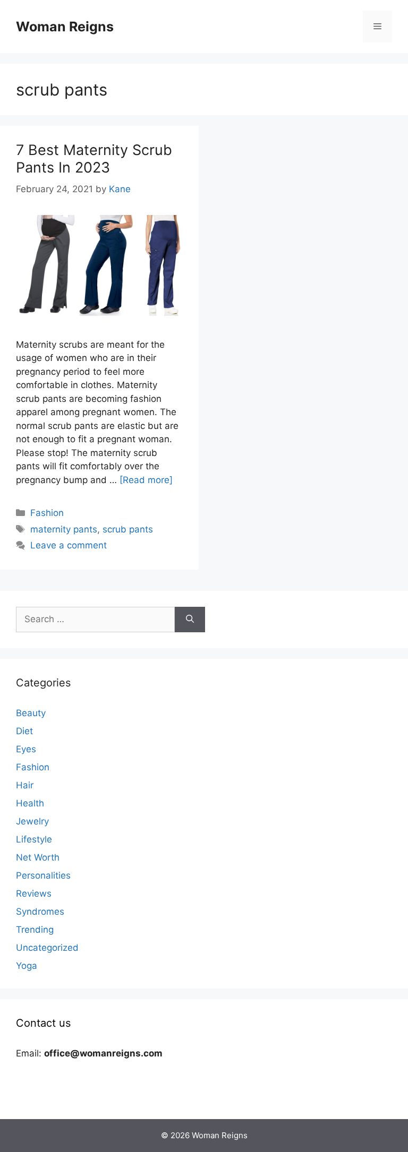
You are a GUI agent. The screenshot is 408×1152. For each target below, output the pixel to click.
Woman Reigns (65, 27)
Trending (35, 929)
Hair (24, 785)
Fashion (47, 513)
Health (30, 803)
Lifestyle (34, 839)
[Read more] (146, 480)
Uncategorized (47, 947)
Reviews (34, 893)
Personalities (43, 875)
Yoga (26, 965)
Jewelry (32, 821)
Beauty (31, 713)
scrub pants (128, 529)
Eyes (26, 749)
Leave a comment (68, 545)
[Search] (190, 619)
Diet (24, 731)
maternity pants (63, 529)
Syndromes (40, 911)
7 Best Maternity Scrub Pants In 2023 (94, 158)
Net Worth (38, 857)
